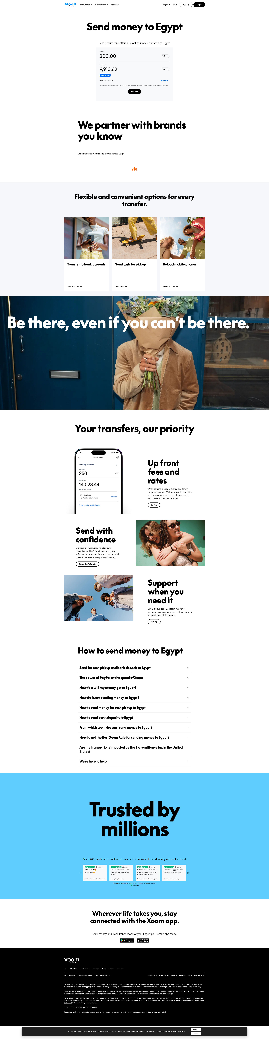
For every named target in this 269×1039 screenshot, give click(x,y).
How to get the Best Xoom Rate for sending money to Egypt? (124, 737)
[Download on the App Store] (143, 941)
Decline (195, 1034)
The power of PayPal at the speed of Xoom (111, 678)
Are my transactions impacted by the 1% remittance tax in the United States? (131, 749)
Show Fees (164, 80)
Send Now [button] (134, 91)
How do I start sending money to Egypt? (109, 697)
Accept (195, 1029)
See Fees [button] (154, 505)
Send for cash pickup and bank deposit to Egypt (114, 668)
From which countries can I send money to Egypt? (115, 727)
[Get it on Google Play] (127, 941)
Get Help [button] (154, 622)
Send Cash (119, 286)
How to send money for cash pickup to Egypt (112, 707)
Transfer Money (73, 286)
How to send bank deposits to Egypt (106, 717)
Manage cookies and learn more (175, 1031)
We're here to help (93, 761)
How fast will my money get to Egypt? (107, 688)
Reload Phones (169, 286)
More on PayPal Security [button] (87, 564)
